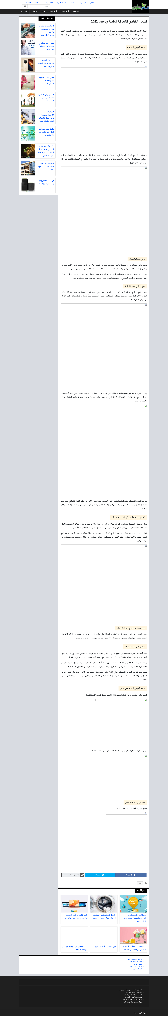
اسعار (140, 883)
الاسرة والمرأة (61, 2)
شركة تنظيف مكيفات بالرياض (132, 999)
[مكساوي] (140, 6)
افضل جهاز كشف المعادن (133, 997)
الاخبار (92, 2)
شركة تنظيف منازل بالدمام (133, 1002)
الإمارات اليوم (137, 969)
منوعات (37, 2)
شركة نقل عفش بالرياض (133, 992)
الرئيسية (76, 11)
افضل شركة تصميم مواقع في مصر (130, 990)
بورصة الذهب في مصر (134, 959)
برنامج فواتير (138, 964)
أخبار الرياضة (49, 2)
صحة (72, 2)
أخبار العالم (65, 11)
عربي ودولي (82, 2)
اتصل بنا (28, 2)
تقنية (43, 11)
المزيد (25, 11)
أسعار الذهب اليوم (136, 966)
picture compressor (136, 961)
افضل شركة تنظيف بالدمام (133, 995)
